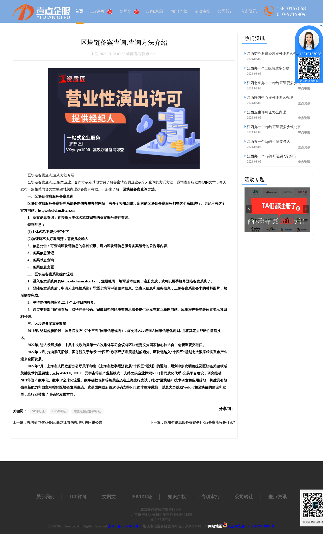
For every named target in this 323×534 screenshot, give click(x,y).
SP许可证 (38, 411)
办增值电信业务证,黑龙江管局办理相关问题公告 (64, 422)
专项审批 (202, 11)
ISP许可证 (59, 411)
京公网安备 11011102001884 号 (251, 526)
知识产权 (179, 11)
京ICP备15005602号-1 (125, 526)
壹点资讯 (249, 11)
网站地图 (215, 526)
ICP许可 (97, 11)
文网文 (125, 11)
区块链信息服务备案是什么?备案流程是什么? (199, 422)
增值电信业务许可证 (87, 411)
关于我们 (45, 496)
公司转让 (226, 11)
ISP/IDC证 (155, 11)
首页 (79, 11)
